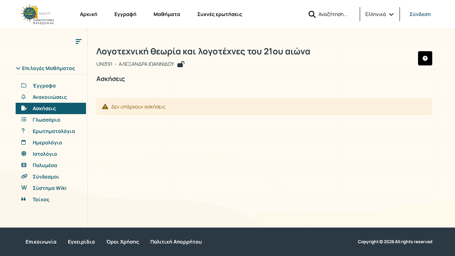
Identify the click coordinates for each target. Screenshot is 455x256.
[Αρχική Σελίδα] (37, 14)
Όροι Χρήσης (122, 241)
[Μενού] (78, 41)
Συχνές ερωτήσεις (219, 14)
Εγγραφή (125, 14)
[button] (379, 14)
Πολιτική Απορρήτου (176, 241)
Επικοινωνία (41, 241)
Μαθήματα (167, 14)
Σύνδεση (420, 14)
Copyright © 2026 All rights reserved (395, 242)
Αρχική (88, 14)
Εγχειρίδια (81, 241)
